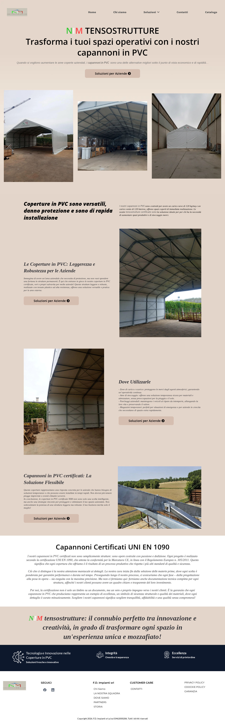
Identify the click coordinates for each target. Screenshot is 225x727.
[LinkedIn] (53, 690)
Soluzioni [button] (150, 12)
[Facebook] (45, 690)
